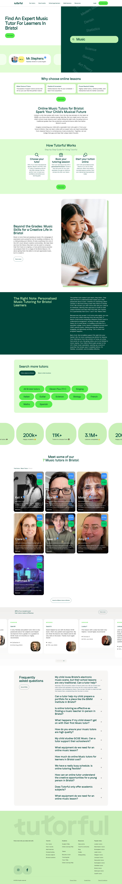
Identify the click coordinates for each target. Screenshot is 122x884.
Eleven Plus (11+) (58, 389)
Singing (80, 389)
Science (60, 396)
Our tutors (32, 3)
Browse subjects (50, 854)
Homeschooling (50, 852)
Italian (27, 396)
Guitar (42, 396)
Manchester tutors (99, 846)
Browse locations (50, 857)
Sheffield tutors (98, 865)
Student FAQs (66, 844)
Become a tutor (66, 854)
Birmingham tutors (99, 849)
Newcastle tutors (99, 860)
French (94, 396)
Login (94, 3)
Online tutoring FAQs (67, 846)
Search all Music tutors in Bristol (61, 600)
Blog (79, 849)
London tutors (98, 844)
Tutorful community (83, 846)
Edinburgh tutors (99, 871)
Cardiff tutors (98, 873)
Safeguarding (81, 854)
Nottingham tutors (99, 863)
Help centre (81, 844)
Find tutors (17, 468)
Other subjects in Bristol (27, 373)
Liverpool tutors (98, 857)
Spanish (44, 404)
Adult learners (67, 3)
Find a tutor (10, 35)
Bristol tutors (98, 868)
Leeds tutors (97, 852)
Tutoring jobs (65, 857)
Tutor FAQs (65, 860)
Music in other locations (44, 373)
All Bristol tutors (32, 389)
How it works (42, 3)
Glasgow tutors (98, 854)
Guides (80, 852)
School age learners (54, 3)
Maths (27, 404)
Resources (78, 3)
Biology (77, 396)
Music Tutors (24, 468)
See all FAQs (24, 687)
